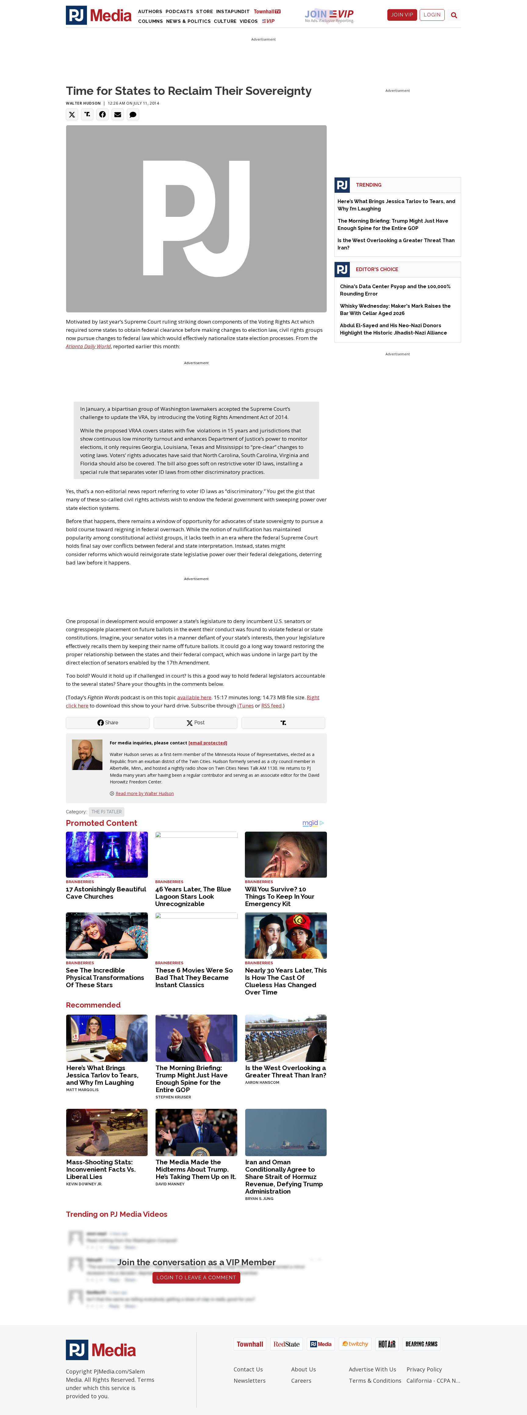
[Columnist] (89, 754)
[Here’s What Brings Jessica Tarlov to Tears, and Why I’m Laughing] (107, 1037)
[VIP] (268, 21)
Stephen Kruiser (173, 1097)
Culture (225, 21)
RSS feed (271, 705)
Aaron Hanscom (262, 1082)
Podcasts (179, 11)
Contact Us (248, 1369)
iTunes (245, 705)
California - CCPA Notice (434, 1380)
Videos (249, 21)
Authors (150, 11)
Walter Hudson (83, 103)
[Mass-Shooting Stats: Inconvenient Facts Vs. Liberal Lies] (107, 1132)
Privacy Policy (424, 1369)
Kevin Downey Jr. (84, 1184)
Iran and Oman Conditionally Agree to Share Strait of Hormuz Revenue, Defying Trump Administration (284, 1176)
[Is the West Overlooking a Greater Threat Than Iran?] (286, 1037)
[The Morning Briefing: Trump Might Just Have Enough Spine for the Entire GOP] (196, 1037)
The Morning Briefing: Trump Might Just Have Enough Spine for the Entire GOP (192, 1079)
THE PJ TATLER (106, 811)
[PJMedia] (99, 15)
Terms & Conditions (375, 1380)
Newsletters (250, 1380)
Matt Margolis (82, 1090)
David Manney (170, 1184)
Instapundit (233, 11)
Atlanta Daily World (88, 346)
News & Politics (188, 21)
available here (194, 697)
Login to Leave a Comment (196, 1278)
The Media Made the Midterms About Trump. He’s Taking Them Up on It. (196, 1169)
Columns (150, 21)
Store (204, 11)
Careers (301, 1380)
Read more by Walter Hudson (145, 793)
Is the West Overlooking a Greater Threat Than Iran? (285, 1071)
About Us (303, 1369)
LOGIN (432, 15)
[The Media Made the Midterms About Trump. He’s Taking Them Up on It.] (196, 1132)
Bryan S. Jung (259, 1199)
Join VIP (402, 15)
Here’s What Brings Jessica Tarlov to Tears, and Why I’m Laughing (102, 1075)
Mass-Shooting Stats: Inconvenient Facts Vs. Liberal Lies (101, 1169)
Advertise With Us (372, 1369)
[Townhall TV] (270, 11)
